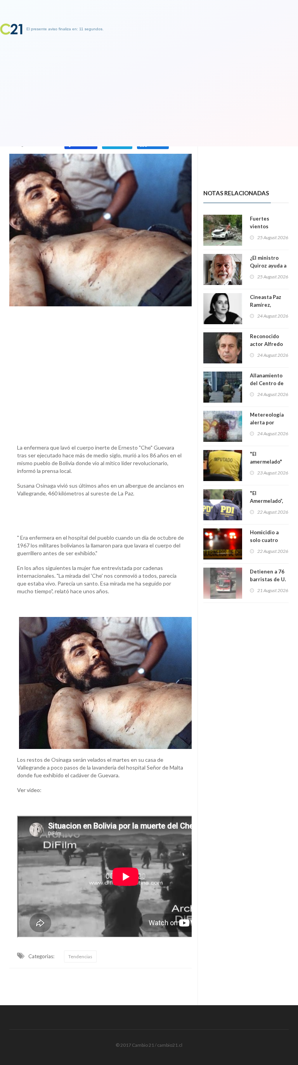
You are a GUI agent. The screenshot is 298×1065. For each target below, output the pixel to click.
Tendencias (80, 956)
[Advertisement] (100, 373)
